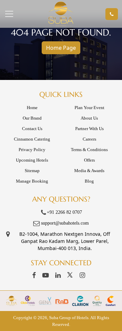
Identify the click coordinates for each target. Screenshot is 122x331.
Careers (89, 139)
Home (32, 107)
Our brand (32, 118)
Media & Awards (89, 170)
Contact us (32, 128)
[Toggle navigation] (20, 13)
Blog (89, 181)
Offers (89, 160)
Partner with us (89, 128)
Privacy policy (32, 149)
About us (89, 118)
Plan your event (89, 107)
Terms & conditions (89, 149)
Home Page (61, 47)
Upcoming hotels (32, 160)
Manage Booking (32, 181)
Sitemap (32, 170)
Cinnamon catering (32, 139)
